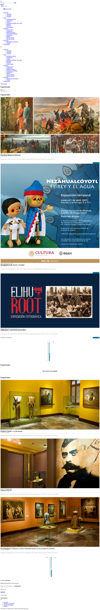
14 (49, 359)
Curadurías (8, 14)
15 (49, 360)
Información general (11, 19)
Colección (6, 12)
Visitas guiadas (9, 27)
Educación (6, 40)
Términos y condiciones (9, 603)
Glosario (8, 43)
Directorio (6, 602)
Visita (5, 18)
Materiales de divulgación (12, 41)
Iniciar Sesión (8, 8)
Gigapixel (8, 16)
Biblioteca (8, 24)
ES (3, 6)
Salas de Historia (10, 37)
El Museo (6, 28)
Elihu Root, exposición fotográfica (13, 330)
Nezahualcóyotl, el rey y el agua (12, 265)
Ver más (96, 162)
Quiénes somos (9, 29)
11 (49, 355)
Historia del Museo (10, 32)
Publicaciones (7, 44)
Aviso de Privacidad (8, 605)
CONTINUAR (17, 586)
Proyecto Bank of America (10, 155)
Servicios (8, 25)
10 (49, 353)
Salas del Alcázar (10, 39)
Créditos (5, 606)
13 (49, 357)
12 (49, 356)
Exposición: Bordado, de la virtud (14, 23)
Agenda (8, 21)
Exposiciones (9, 20)
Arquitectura (9, 31)
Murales (8, 36)
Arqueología (9, 35)
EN (6, 6)
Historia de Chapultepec (12, 33)
